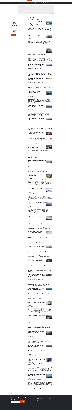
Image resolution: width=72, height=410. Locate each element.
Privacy (50, 398)
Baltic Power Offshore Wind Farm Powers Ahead (35, 106)
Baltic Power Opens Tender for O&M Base (36, 119)
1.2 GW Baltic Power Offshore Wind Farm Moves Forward (36, 346)
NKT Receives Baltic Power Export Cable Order (35, 79)
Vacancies (14, 32)
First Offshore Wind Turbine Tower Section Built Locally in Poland (36, 260)
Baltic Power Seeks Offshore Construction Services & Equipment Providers (36, 218)
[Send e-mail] (42, 398)
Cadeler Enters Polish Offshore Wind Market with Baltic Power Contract (36, 301)
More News (48, 2)
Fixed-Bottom (26, 2)
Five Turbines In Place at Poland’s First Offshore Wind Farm (36, 375)
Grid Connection (44, 2)
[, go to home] (15, 2)
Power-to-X (39, 2)
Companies (14, 30)
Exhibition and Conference (47, 0)
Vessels (14, 31)
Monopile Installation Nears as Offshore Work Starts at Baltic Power (36, 245)
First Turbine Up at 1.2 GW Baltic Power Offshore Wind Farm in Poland (37, 203)
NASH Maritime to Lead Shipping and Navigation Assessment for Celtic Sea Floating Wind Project (36, 23)
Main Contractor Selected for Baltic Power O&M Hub (36, 175)
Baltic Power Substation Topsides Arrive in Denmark (35, 49)
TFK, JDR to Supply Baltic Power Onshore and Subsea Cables (35, 232)
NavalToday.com (41, 0)
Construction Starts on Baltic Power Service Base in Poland (36, 146)
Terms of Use (59, 406)
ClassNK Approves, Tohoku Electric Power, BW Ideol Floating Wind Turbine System (37, 359)
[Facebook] (37, 398)
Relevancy (14, 22)
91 (44, 388)
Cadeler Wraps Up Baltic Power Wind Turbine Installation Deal (36, 332)
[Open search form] (57, 3)
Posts (13, 26)
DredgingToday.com (35, 0)
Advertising (58, 0)
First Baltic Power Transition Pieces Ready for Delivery (36, 133)
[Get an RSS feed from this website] (37, 400)
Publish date (14, 23)
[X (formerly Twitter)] (39, 398)
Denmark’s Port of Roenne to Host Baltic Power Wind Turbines (35, 189)
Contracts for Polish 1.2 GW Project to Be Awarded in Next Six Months (36, 289)
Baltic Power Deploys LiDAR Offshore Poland (36, 36)
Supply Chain (35, 2)
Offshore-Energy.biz (24, 0)
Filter (13, 34)
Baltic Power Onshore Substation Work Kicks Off (37, 161)
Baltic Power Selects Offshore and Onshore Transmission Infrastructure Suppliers (36, 275)
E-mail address (13, 399)
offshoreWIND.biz (29, 0)
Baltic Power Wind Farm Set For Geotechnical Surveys (35, 92)
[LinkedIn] (41, 398)
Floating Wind (30, 2)
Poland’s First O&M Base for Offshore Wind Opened (36, 316)
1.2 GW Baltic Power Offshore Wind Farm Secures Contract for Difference (36, 65)
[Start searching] (51, 17)
